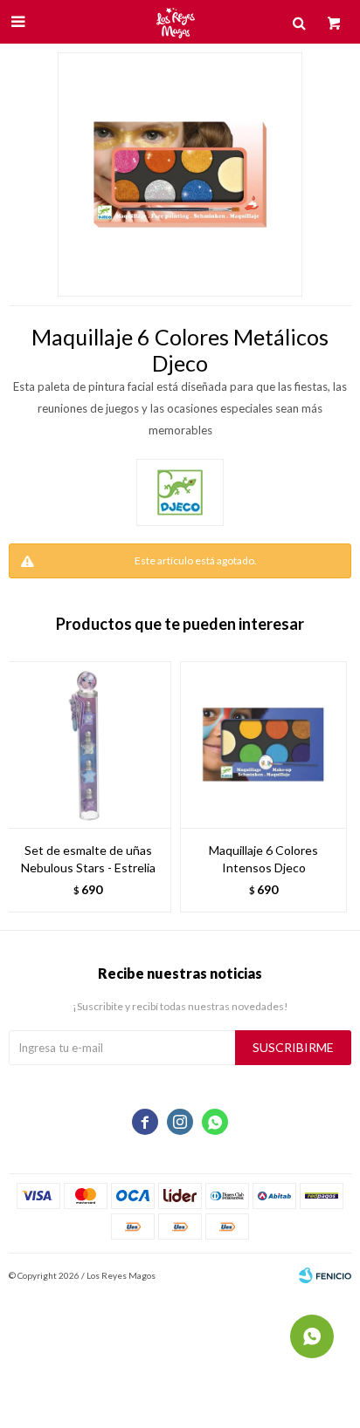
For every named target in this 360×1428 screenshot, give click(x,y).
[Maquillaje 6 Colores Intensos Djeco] (263, 744)
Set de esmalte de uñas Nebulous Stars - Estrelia (88, 859)
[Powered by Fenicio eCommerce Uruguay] (325, 1275)
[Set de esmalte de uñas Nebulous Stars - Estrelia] (87, 744)
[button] (329, 787)
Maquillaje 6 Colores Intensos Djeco (263, 859)
